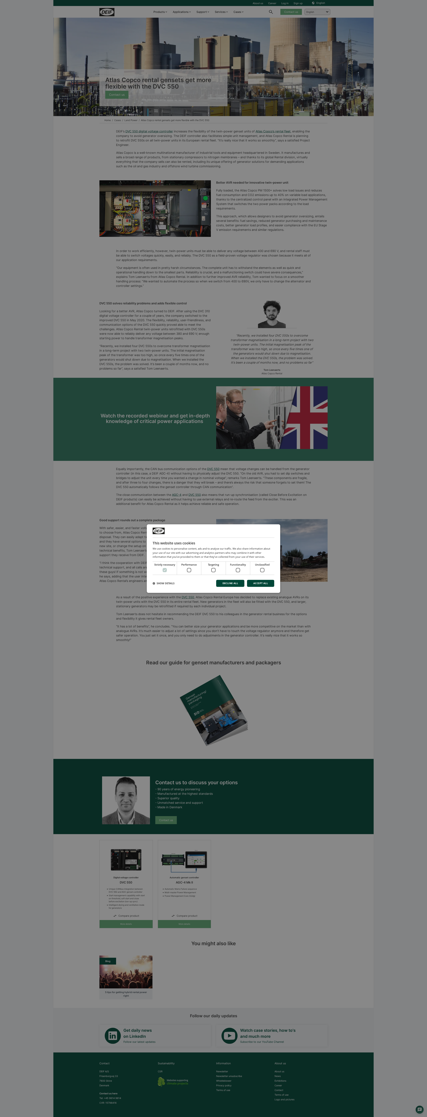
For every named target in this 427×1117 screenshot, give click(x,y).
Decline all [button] (230, 583)
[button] (163, 583)
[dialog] (213, 558)
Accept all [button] (260, 583)
